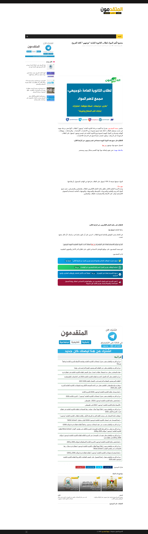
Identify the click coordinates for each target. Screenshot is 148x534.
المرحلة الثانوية (105, 45)
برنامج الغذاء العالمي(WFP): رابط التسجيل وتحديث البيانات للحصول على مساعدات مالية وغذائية (35, 97)
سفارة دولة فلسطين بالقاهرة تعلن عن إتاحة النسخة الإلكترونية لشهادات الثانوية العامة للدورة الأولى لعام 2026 (112, 485)
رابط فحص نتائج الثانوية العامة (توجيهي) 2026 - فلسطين (102, 400)
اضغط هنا (111, 230)
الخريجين (78, 36)
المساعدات (112, 36)
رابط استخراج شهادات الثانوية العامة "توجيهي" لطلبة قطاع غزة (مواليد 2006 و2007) (93, 453)
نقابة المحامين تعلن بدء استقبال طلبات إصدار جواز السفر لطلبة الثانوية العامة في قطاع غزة (91, 372)
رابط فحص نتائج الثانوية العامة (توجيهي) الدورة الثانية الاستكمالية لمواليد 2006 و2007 (93, 442)
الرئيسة (119, 36)
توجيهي (83, 45)
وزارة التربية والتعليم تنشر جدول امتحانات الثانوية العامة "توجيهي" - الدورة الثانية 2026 (93, 396)
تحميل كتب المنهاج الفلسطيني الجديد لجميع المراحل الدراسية (69, 486)
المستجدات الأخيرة (97, 45)
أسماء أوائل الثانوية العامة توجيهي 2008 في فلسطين (91, 486)
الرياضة (54, 36)
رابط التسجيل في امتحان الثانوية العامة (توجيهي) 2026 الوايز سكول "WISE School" (93, 420)
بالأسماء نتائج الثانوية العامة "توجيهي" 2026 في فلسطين (102, 405)
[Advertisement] (56, 18)
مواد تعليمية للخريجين (88, 36)
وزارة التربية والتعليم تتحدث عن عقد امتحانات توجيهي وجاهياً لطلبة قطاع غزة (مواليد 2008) (91, 424)
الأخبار (104, 36)
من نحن (113, 1)
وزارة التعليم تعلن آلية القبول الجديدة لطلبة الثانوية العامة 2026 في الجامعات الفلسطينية (92, 377)
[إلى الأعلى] (26, 532)
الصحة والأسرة (46, 36)
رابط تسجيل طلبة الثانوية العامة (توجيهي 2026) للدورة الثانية (101, 392)
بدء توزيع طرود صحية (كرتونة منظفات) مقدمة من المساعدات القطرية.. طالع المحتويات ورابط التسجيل (35, 90)
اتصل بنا (101, 1)
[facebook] (29, 1)
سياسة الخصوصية (107, 1)
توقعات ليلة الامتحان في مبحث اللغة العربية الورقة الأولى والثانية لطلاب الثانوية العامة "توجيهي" (90, 416)
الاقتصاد (71, 36)
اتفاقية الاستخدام (119, 1)
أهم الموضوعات (89, 45)
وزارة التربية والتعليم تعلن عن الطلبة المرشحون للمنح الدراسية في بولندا (97, 368)
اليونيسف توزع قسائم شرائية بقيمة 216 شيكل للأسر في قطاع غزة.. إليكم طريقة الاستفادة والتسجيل (35, 82)
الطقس (37, 36)
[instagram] (31, 1)
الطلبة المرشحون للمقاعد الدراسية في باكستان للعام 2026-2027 (99, 381)
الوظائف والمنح (62, 36)
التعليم (98, 36)
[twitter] (26, 1)
